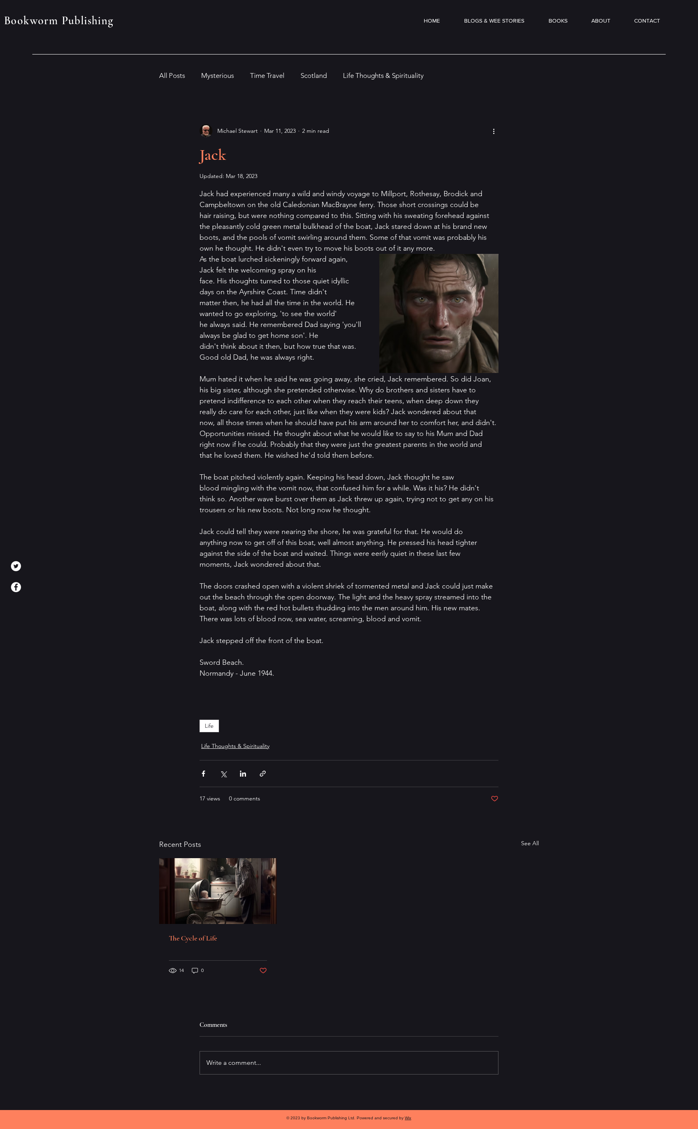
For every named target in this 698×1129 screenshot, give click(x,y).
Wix (408, 1118)
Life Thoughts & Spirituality (383, 75)
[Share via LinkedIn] (243, 773)
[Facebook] (16, 587)
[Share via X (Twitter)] (223, 773)
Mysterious (217, 75)
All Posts (172, 75)
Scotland (314, 75)
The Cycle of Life (193, 938)
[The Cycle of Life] (218, 891)
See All (530, 843)
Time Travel (267, 75)
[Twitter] (16, 566)
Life (209, 725)
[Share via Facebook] (203, 773)
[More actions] (493, 131)
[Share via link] (263, 773)
